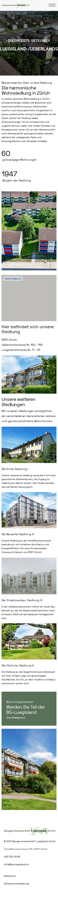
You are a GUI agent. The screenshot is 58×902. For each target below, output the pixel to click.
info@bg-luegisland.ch (16, 864)
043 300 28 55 (12, 856)
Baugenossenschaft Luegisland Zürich (34, 841)
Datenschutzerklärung (16, 883)
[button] (8, 375)
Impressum (10, 875)
